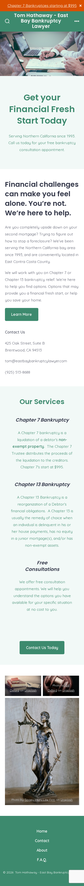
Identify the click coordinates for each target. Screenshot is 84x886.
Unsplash (30, 690)
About (42, 850)
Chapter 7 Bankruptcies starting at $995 (42, 5)
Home (42, 831)
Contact (42, 840)
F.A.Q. (42, 859)
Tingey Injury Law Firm (40, 799)
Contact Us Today (42, 647)
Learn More (21, 314)
